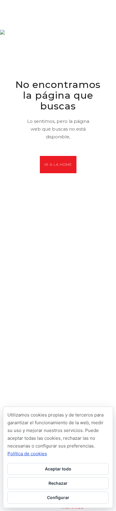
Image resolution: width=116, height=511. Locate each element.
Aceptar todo (58, 468)
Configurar (58, 497)
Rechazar (58, 483)
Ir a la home (58, 164)
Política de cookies (27, 453)
